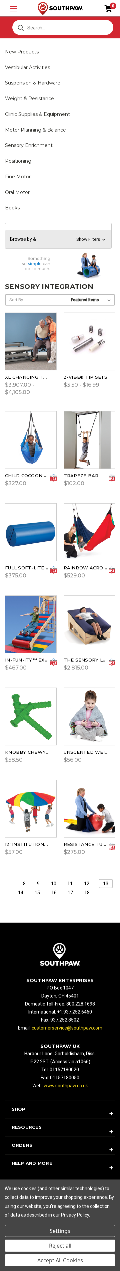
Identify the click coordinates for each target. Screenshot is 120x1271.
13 (105, 883)
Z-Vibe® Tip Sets (86, 377)
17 (70, 892)
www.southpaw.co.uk (66, 1085)
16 (54, 892)
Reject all (60, 1245)
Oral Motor (17, 192)
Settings (60, 1231)
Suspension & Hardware (32, 83)
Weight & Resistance (29, 99)
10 (53, 883)
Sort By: (16, 299)
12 (86, 883)
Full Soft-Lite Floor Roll (40, 567)
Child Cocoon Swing (33, 475)
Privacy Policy (75, 1215)
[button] (58, 239)
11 (70, 883)
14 (20, 892)
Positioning (18, 161)
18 (87, 892)
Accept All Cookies (60, 1260)
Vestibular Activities (27, 67)
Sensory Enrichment (29, 145)
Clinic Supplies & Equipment (37, 114)
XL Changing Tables (32, 377)
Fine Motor (18, 177)
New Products (22, 52)
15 (37, 892)
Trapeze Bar (81, 475)
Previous (13, 1255)
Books (12, 208)
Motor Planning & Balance (35, 130)
